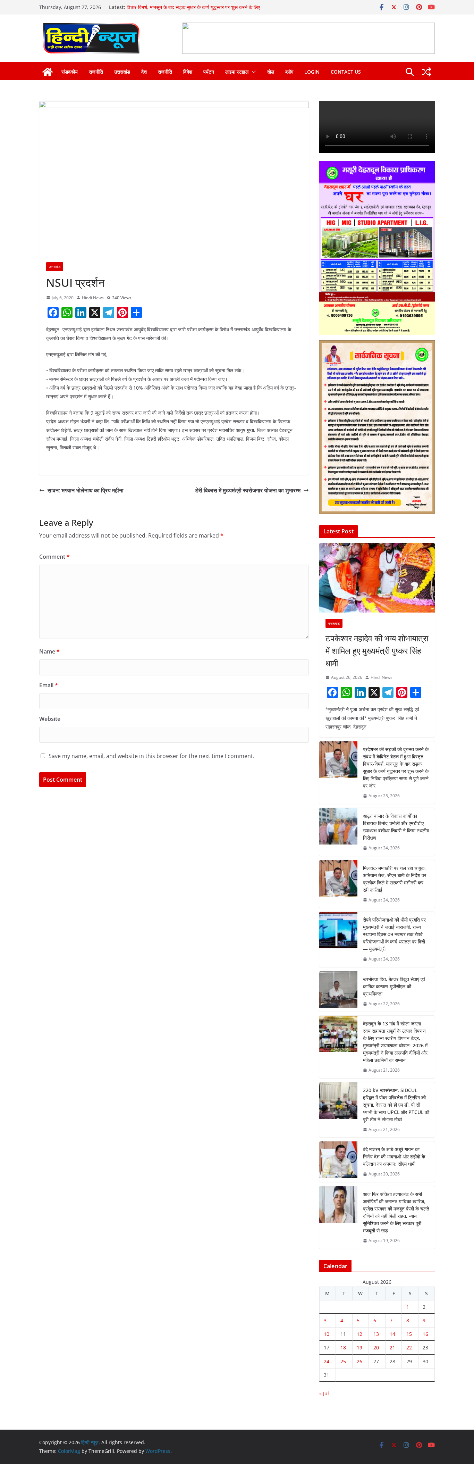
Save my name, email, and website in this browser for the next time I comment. (151, 756)
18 (343, 1347)
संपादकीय (69, 71)
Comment (54, 556)
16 (425, 1334)
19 (359, 1347)
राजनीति (96, 71)
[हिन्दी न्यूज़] (47, 72)
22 (409, 1347)
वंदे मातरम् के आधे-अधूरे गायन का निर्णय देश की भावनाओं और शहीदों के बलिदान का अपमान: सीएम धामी (394, 1156)
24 (326, 1361)
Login (312, 71)
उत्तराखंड (122, 71)
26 (359, 1361)
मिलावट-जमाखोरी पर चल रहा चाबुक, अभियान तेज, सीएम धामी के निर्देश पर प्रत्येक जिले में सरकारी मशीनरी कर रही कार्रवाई (394, 879)
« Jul (324, 1393)
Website (49, 719)
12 (359, 1334)
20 (376, 1347)
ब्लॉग (289, 71)
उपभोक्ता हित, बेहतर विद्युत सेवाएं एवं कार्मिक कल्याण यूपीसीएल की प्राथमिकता (394, 986)
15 (409, 1334)
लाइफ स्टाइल (236, 71)
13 (376, 1334)
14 (392, 1334)
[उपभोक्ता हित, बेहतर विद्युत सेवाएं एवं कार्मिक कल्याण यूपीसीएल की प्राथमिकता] (338, 991)
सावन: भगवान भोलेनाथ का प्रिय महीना (86, 490)
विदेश (187, 71)
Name (49, 651)
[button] (252, 72)
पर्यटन (208, 71)
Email (48, 685)
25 (343, 1361)
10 (326, 1334)
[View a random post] (426, 72)
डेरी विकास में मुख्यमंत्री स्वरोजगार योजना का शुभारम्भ (248, 490)
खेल (270, 71)
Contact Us (346, 71)
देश (144, 71)
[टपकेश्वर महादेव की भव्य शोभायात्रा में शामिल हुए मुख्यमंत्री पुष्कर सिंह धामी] (377, 578)
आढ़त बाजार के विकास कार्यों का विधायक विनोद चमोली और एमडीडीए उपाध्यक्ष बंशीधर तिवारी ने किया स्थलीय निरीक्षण (396, 827)
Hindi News (93, 298)
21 (392, 1347)
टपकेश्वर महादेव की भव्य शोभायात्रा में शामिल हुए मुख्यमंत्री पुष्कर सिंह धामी (376, 650)
